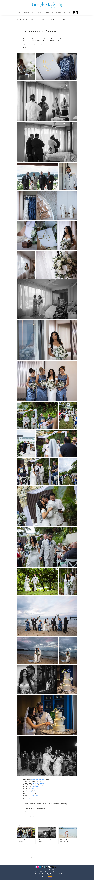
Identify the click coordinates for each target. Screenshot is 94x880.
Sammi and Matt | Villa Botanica (24, 840)
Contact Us (55, 871)
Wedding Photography (28, 19)
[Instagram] (77, 12)
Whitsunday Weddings (54, 803)
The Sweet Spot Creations (55, 806)
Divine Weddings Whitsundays (30, 806)
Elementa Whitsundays (29, 808)
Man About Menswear (40, 808)
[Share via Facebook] (24, 816)
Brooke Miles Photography (29, 803)
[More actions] (70, 28)
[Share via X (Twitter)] (27, 816)
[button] (28, 12)
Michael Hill (63, 803)
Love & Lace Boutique (43, 806)
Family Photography (39, 19)
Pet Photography (61, 19)
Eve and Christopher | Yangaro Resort (46, 840)
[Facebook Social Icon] (36, 867)
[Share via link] (33, 816)
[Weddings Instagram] (38, 867)
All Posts (19, 19)
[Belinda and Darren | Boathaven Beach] (68, 832)
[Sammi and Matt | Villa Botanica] (26, 832)
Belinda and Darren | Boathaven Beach (65, 840)
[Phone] (80, 12)
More (68, 19)
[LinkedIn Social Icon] (40, 867)
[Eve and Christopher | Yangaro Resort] (47, 832)
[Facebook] (74, 12)
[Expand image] (26, 66)
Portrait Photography (50, 19)
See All (75, 824)
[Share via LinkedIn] (30, 816)
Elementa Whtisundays (39, 811)
